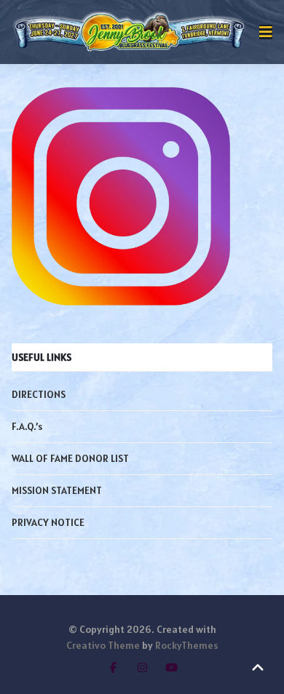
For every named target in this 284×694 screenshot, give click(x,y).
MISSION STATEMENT (57, 490)
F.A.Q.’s (27, 426)
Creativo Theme (103, 645)
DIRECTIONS (39, 394)
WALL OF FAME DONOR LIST (70, 458)
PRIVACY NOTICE (48, 522)
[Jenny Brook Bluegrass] (130, 32)
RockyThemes (186, 645)
